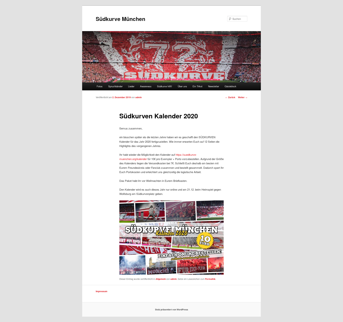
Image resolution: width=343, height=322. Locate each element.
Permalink (210, 279)
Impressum (101, 291)
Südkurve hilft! (164, 86)
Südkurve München (120, 19)
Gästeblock (230, 86)
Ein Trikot (197, 86)
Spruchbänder (115, 86)
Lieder (131, 86)
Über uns (182, 86)
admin (138, 97)
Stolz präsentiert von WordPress (171, 309)
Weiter (242, 97)
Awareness (145, 86)
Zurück (230, 97)
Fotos (100, 86)
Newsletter (213, 86)
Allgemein (161, 279)
